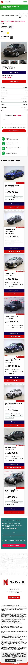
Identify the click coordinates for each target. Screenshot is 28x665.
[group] (14, 174)
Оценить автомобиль (14, 545)
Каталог (7, 15)
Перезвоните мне (14, 597)
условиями (10, 127)
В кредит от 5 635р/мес (14, 336)
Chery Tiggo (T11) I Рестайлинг (11, 491)
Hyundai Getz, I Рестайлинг (10, 230)
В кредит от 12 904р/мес (14, 467)
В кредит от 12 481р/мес (14, 207)
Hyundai (12, 15)
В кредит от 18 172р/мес (14, 380)
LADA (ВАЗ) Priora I (11, 316)
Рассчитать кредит (14, 130)
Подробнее (20, 660)
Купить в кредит (14, 81)
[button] (24, 51)
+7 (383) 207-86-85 (14, 589)
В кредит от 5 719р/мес (14, 251)
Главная (2, 15)
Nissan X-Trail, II (10, 447)
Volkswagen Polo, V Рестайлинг (12, 186)
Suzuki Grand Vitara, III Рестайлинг (13, 404)
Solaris (16, 15)
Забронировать (14, 72)
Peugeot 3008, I (10, 273)
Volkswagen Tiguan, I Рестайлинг (12, 359)
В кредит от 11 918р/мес (14, 293)
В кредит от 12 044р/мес (14, 425)
